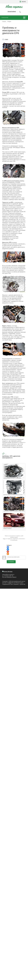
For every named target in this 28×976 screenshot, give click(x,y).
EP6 (11, 456)
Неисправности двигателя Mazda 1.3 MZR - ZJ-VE (14, 504)
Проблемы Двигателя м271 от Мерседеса (14, 471)
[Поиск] (20, 12)
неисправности (7, 458)
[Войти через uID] (8, 547)
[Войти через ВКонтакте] (8, 549)
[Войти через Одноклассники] (8, 554)
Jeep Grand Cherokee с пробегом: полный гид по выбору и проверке (14, 521)
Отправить (11, 561)
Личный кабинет (12, 11)
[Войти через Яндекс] (8, 551)
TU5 (12, 66)
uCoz (9, 582)
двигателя (16, 456)
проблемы (5, 456)
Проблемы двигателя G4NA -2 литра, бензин (14, 488)
